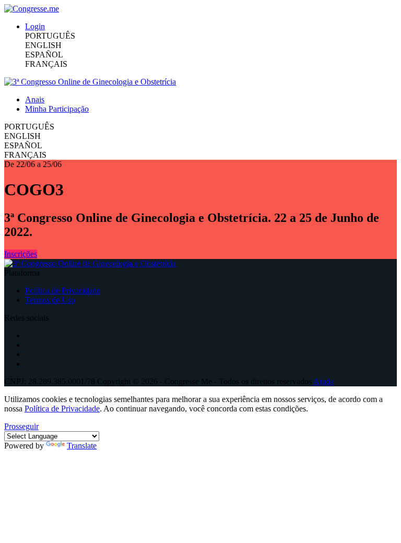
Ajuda (323, 381)
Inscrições (20, 254)
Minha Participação (57, 108)
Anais (34, 99)
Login (35, 26)
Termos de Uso (50, 300)
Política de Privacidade (62, 290)
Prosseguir (21, 426)
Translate (82, 445)
